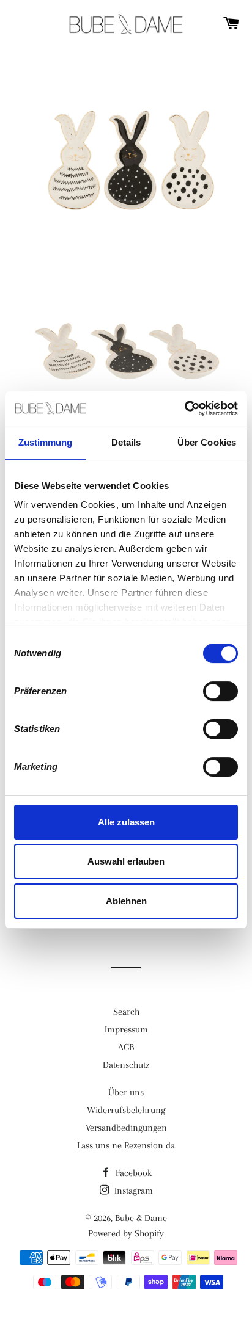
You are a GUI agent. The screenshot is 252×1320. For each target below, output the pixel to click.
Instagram (132, 1190)
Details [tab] (126, 442)
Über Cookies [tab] (206, 442)
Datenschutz (126, 1064)
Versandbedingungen (126, 1127)
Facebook (132, 1172)
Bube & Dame (141, 1218)
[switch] (220, 691)
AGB (126, 1047)
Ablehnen (126, 901)
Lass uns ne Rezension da (126, 1145)
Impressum (126, 1029)
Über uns (126, 1092)
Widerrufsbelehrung (126, 1109)
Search (126, 1011)
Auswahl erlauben (126, 862)
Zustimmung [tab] (45, 442)
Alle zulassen (126, 822)
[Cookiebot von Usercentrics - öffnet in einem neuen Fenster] (184, 408)
